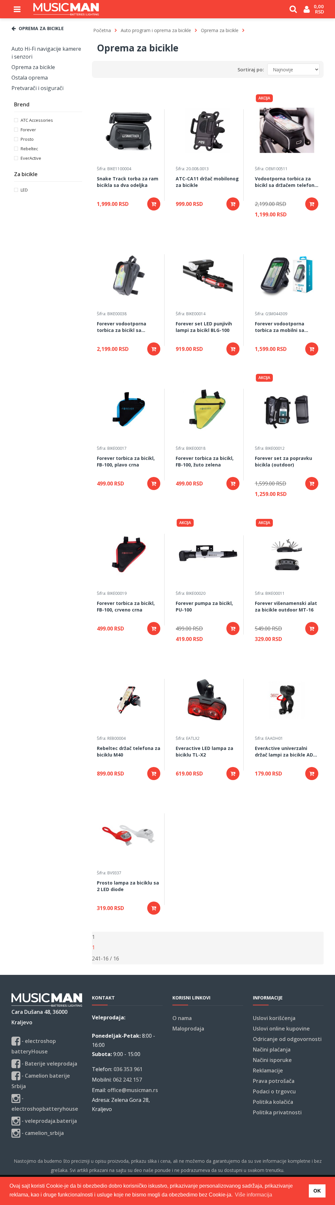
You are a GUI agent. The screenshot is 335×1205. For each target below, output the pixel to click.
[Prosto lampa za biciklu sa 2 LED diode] (129, 834)
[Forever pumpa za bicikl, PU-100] (208, 555)
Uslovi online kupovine (281, 1028)
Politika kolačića (273, 1101)
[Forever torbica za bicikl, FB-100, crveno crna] (129, 555)
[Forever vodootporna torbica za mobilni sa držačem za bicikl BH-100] (287, 275)
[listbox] (95, 958)
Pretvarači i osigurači (37, 88)
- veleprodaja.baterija (48, 1120)
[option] (46, 53)
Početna (102, 30)
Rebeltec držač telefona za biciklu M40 (128, 751)
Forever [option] (28, 129)
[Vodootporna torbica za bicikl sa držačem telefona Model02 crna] (287, 130)
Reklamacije (268, 1070)
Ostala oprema (29, 77)
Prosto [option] (27, 139)
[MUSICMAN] (66, 9)
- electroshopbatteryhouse (44, 1103)
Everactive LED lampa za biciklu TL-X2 (204, 751)
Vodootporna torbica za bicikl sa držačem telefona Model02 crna (286, 182)
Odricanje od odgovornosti (287, 1039)
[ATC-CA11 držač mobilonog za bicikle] (208, 130)
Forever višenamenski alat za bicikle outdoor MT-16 (286, 606)
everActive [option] (31, 158)
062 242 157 (127, 1079)
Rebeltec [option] (29, 148)
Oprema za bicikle (33, 67)
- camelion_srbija (42, 1133)
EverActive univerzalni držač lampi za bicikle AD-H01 (285, 752)
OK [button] (317, 1191)
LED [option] (24, 189)
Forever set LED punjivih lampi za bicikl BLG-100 (204, 326)
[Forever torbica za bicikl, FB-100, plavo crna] (129, 410)
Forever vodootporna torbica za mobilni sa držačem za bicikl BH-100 (284, 327)
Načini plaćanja (272, 1049)
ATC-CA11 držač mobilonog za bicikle (207, 181)
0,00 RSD (319, 9)
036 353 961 (128, 1069)
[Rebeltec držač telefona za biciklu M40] (129, 700)
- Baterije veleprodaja (48, 1063)
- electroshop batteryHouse (33, 1046)
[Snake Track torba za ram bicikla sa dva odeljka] (129, 130)
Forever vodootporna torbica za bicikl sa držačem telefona (121, 327)
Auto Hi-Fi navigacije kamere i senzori (46, 52)
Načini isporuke (272, 1060)
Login (306, 11)
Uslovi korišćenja (274, 1018)
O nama (182, 1018)
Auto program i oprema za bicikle (156, 30)
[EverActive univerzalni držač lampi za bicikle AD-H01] (287, 700)
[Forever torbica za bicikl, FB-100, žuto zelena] (208, 410)
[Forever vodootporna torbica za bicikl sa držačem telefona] (129, 275)
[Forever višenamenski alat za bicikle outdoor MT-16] (287, 555)
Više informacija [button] (253, 1194)
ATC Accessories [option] (37, 120)
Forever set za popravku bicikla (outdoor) (283, 461)
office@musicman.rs (132, 1090)
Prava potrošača (273, 1081)
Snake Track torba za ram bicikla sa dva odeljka (127, 181)
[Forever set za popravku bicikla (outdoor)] (287, 410)
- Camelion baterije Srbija (40, 1081)
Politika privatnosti (277, 1112)
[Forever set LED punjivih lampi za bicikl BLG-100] (208, 275)
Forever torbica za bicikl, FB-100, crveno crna (126, 606)
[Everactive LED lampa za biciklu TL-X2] (208, 700)
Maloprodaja (188, 1028)
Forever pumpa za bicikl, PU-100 (204, 606)
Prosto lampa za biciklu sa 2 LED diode (128, 886)
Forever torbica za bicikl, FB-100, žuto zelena (205, 461)
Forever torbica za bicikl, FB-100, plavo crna (126, 461)
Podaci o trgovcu (274, 1091)
